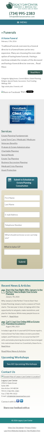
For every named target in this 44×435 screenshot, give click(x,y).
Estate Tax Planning (10, 158)
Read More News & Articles (13, 351)
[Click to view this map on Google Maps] (20, 376)
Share (23, 92)
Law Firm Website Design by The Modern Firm (22, 431)
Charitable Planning (10, 151)
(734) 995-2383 (22, 13)
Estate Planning (35, 78)
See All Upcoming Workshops (22, 364)
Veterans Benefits (9, 143)
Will (9, 83)
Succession (22, 81)
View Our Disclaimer (16, 427)
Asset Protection (8, 170)
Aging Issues (13, 78)
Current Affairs (24, 78)
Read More (35, 72)
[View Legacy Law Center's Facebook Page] (18, 401)
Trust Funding (31, 81)
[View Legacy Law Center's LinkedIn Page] (21, 401)
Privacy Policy (30, 427)
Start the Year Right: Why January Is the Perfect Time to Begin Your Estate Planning (24, 292)
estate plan (9, 86)
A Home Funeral (9, 38)
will (21, 86)
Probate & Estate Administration (15, 147)
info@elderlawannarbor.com (22, 16)
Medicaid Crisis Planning (12, 166)
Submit (22, 262)
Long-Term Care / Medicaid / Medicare (18, 139)
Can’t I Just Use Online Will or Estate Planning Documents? (22, 322)
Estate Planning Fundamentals (14, 135)
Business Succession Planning (14, 162)
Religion (4, 81)
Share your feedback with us (17, 407)
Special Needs (13, 81)
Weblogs (4, 83)
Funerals (17, 86)
